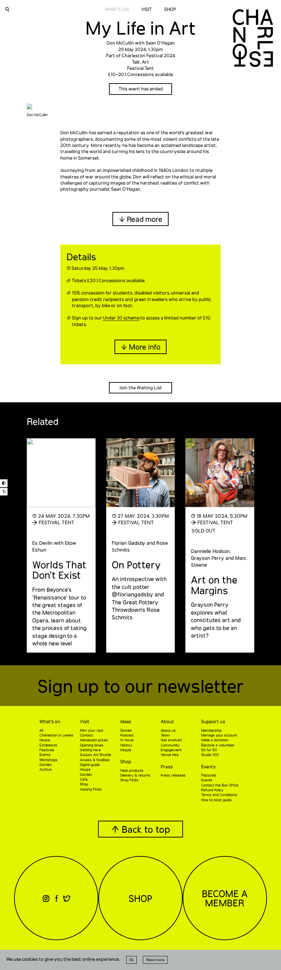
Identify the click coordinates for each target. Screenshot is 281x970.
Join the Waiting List (140, 387)
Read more (155, 960)
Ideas (125, 721)
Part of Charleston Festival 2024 (140, 55)
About (167, 721)
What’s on (49, 721)
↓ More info (140, 346)
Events (208, 766)
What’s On (117, 9)
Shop (170, 9)
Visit (146, 9)
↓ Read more (140, 219)
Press (167, 766)
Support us (213, 721)
